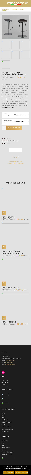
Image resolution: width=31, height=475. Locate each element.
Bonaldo (8, 143)
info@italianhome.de (9, 364)
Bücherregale (5, 431)
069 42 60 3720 (10, 360)
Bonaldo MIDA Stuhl (8, 217)
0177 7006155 (9, 362)
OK (5, 472)
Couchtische (5, 420)
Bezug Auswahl (7, 115)
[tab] (15, 150)
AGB (3, 443)
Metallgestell (8, 121)
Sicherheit (4, 450)
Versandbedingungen (7, 454)
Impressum (5, 441)
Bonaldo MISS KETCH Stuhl (11, 288)
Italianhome (5, 8)
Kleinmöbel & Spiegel (7, 429)
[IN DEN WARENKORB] (4, 213)
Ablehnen (10, 472)
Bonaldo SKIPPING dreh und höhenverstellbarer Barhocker (12, 252)
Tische (3, 417)
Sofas (3, 413)
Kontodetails (5, 382)
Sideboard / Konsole (7, 427)
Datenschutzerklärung (7, 452)
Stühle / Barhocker (7, 422)
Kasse (3, 384)
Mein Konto (5, 380)
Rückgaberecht (6, 447)
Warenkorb (5, 387)
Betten (3, 424)
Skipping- (14, 157)
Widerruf (4, 445)
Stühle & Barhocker (13, 141)
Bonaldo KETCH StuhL (9, 322)
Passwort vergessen (7, 389)
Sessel (3, 415)
